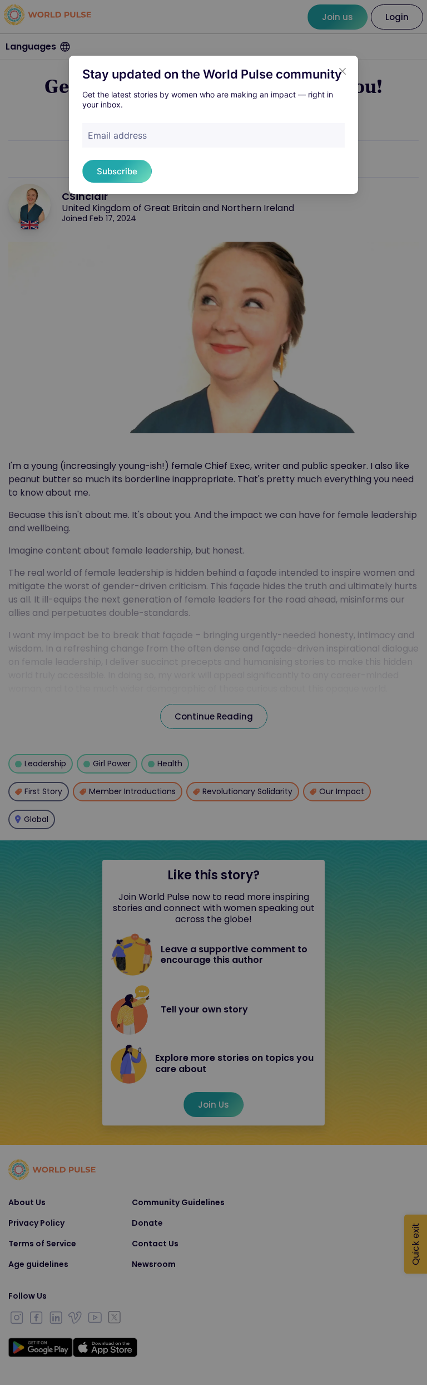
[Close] (342, 71)
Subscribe (117, 171)
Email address (117, 135)
